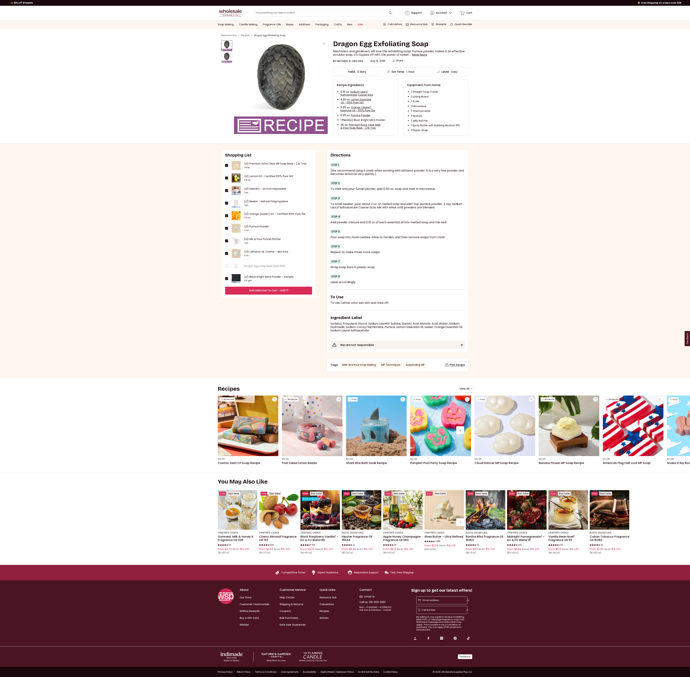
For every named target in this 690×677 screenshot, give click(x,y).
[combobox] (324, 13)
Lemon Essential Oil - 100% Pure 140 (356, 101)
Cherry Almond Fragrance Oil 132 (277, 538)
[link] (415, 639)
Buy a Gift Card (249, 618)
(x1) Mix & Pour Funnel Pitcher (262, 239)
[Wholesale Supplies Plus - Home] (230, 13)
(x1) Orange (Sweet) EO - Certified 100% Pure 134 (274, 214)
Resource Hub (228, 35)
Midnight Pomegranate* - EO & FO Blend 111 (525, 538)
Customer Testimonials (254, 604)
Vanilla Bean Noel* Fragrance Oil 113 (561, 538)
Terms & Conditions (266, 671)
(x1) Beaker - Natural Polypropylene (266, 201)
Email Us (369, 596)
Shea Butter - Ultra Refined (443, 537)
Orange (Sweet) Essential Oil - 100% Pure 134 (358, 109)
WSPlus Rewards (250, 611)
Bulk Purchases (289, 618)
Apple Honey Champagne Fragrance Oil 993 (402, 538)
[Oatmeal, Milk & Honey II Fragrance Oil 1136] (237, 510)
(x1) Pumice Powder (256, 226)
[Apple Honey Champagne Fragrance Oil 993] (403, 510)
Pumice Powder (360, 115)
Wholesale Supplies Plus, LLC (456, 671)
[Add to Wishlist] (324, 44)
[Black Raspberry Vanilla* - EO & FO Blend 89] (320, 510)
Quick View (238, 525)
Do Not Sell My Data (368, 671)
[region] (345, 3)
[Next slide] (460, 430)
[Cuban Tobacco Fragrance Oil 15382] (609, 510)
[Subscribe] (467, 600)
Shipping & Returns (291, 604)
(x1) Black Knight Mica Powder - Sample (268, 276)
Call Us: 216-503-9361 (372, 602)
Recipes (245, 35)
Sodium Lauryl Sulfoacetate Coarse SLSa (357, 93)
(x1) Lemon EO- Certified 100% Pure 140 (268, 176)
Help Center (287, 597)
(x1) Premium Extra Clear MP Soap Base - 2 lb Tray (275, 163)
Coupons (285, 611)
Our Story (246, 597)
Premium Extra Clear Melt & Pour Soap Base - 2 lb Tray (361, 126)
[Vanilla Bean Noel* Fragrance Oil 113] (568, 510)
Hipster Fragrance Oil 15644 (357, 538)
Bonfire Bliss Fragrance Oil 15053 (484, 538)
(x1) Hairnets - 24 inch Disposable (265, 188)
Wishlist (244, 625)
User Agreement (289, 671)
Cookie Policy (390, 671)
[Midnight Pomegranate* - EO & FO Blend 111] (527, 510)
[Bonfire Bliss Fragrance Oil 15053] (485, 510)
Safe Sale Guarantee (293, 625)
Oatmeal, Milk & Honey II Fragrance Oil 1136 (235, 538)
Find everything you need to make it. (275, 12)
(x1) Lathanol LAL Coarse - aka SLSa (266, 251)
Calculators (326, 604)
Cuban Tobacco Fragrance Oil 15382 (609, 538)
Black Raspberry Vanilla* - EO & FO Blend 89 (319, 538)
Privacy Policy (225, 671)
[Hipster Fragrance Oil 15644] (361, 510)
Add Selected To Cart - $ (268, 290)
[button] (419, 55)
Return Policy (244, 671)
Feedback (465, 656)
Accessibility (309, 671)
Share (399, 60)
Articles (324, 618)
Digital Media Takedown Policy (337, 671)
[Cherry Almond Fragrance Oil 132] (279, 510)
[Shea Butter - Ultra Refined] (444, 510)
